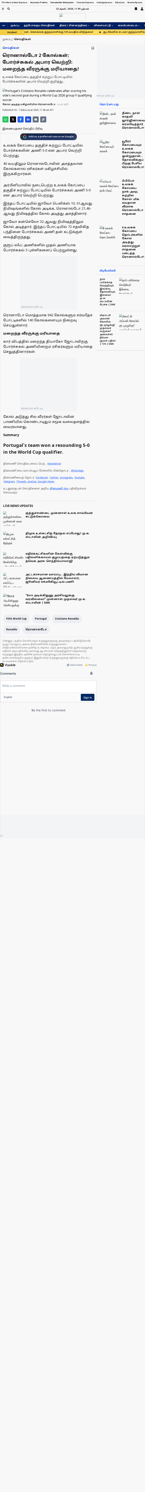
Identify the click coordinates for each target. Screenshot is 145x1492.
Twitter (53, 477)
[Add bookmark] (92, 48)
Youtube (79, 477)
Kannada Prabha (38, 2)
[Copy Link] (43, 119)
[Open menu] (3, 9)
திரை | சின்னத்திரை (73, 25)
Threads (21, 481)
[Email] (36, 119)
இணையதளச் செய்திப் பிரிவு (22, 129)
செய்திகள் (10, 48)
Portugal (41, 619)
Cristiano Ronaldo (67, 619)
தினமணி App (59, 488)
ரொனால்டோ (36, 629)
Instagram (66, 477)
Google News (46, 481)
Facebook (42, 477)
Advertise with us (32, 307)
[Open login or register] (142, 9)
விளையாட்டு (102, 25)
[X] (13, 119)
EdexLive (120, 2)
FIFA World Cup (16, 619)
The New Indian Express (14, 2)
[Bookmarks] (136, 9)
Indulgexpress (104, 2)
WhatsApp (77, 470)
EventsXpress (134, 2)
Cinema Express (85, 2)
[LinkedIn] (28, 119)
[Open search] (8, 8)
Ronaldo (11, 629)
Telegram (9, 481)
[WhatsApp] (5, 119)
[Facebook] (21, 119)
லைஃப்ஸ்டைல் (127, 25)
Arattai (32, 481)
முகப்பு (15, 25)
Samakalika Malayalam (62, 2)
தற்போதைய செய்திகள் (39, 25)
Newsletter (54, 463)
